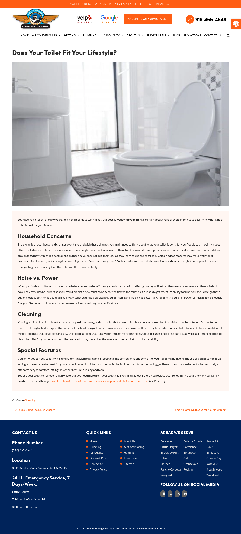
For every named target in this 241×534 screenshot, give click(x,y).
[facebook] (164, 493)
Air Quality (112, 35)
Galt (186, 458)
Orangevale (190, 463)
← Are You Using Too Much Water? (33, 409)
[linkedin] (185, 493)
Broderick (212, 441)
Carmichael (190, 447)
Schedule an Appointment (148, 19)
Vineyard (166, 475)
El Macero (212, 452)
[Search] (227, 36)
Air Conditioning (44, 35)
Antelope (166, 441)
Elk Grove (189, 452)
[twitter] (178, 493)
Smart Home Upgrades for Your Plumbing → (202, 409)
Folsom (164, 458)
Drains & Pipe (98, 458)
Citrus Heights (169, 447)
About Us (133, 35)
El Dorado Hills (169, 452)
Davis (210, 447)
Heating (70, 35)
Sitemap (129, 463)
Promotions (192, 35)
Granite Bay (213, 458)
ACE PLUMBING (80, 3)
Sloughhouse (214, 469)
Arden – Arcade (192, 441)
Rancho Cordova (170, 469)
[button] (236, 24)
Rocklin (188, 469)
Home (25, 35)
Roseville (212, 463)
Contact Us (212, 35)
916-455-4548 (210, 19)
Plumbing (89, 35)
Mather (165, 463)
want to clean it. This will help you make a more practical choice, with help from (100, 381)
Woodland (212, 475)
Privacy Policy (98, 469)
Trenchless (130, 458)
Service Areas (156, 35)
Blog (176, 35)
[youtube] (171, 493)
